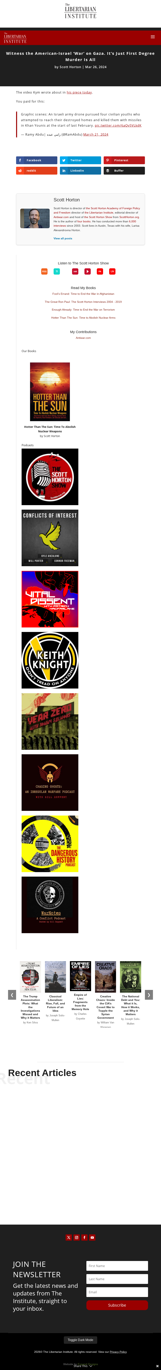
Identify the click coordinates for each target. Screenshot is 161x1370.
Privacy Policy (118, 1351)
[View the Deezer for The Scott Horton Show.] (66, 274)
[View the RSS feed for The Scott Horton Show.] (44, 271)
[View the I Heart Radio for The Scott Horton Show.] (75, 271)
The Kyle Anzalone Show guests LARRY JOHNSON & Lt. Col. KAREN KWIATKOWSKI (80, 1180)
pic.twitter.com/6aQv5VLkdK (118, 125)
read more (80, 1120)
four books (84, 221)
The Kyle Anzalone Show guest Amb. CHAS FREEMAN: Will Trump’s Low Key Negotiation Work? (80, 1142)
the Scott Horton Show (98, 217)
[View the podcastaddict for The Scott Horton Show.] (99, 271)
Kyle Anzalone (73, 1113)
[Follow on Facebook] (84, 1237)
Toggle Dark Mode (80, 1340)
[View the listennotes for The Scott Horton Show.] (112, 271)
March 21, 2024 (95, 134)
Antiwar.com (61, 217)
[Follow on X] (69, 1237)
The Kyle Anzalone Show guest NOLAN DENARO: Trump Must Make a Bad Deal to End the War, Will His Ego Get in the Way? (80, 1103)
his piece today (79, 92)
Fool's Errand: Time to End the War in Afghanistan (83, 293)
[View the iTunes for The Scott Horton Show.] (29, 274)
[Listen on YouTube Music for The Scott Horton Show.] (35, 274)
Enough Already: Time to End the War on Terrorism (83, 309)
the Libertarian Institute (99, 212)
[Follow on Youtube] (92, 1237)
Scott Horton (70, 67)
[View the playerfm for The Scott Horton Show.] (87, 271)
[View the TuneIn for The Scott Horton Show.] (56, 271)
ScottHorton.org (129, 217)
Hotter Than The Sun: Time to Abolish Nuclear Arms (83, 317)
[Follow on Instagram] (76, 1237)
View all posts (63, 238)
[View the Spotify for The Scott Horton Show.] (23, 274)
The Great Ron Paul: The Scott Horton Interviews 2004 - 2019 (83, 301)
